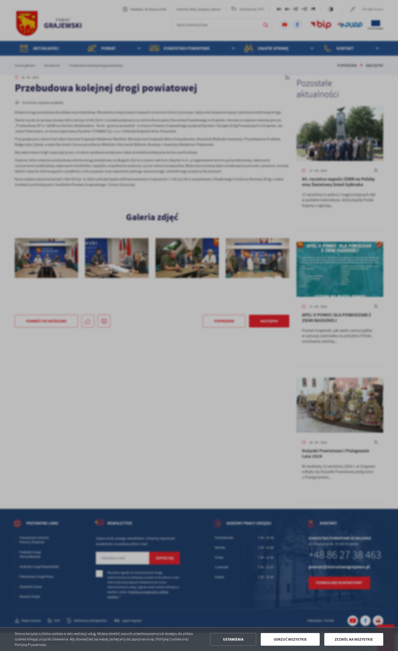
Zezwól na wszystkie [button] (354, 639)
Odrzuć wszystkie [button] (290, 639)
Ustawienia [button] (233, 639)
